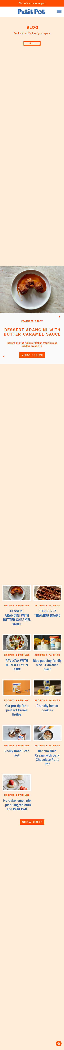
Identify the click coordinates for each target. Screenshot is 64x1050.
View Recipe (32, 355)
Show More (32, 822)
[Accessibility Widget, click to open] (59, 1043)
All (32, 43)
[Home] (32, 11)
